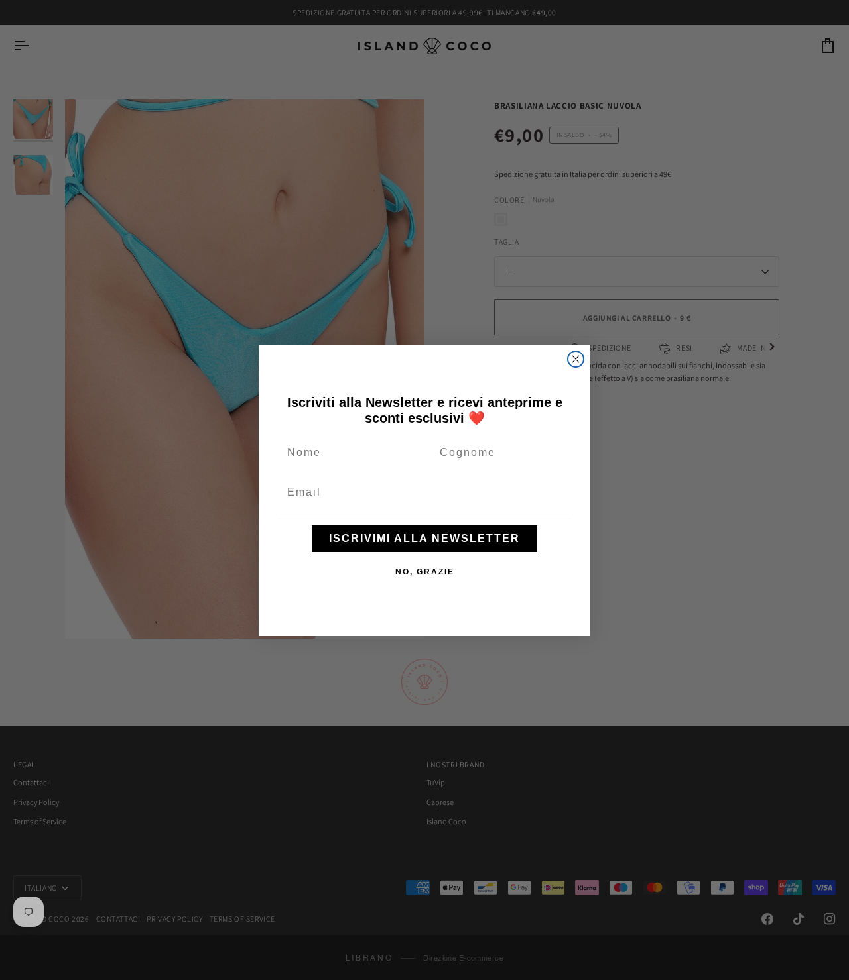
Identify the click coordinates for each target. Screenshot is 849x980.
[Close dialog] (576, 359)
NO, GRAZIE (424, 571)
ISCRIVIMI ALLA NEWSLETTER (424, 538)
